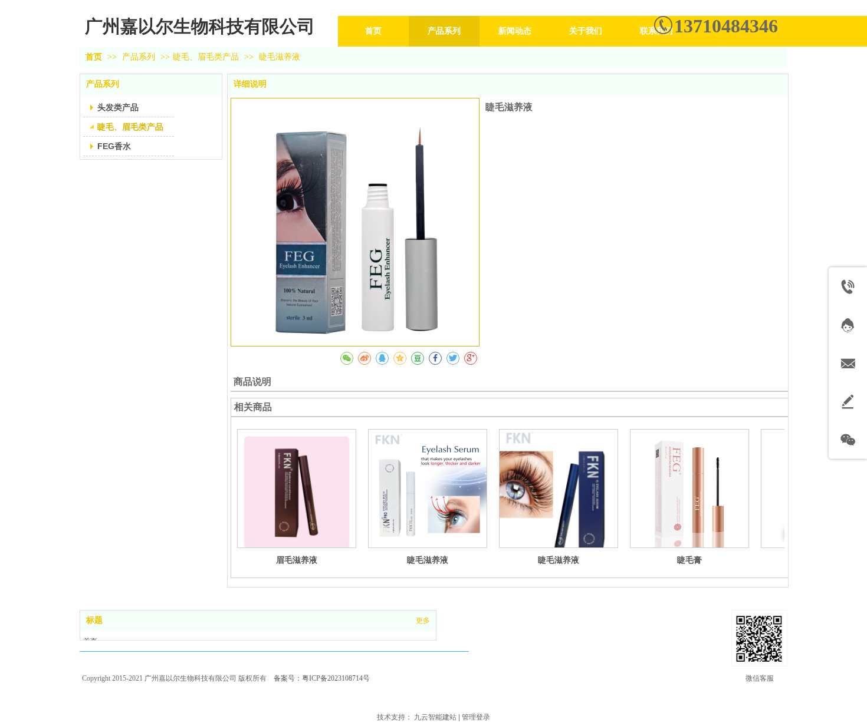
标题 (94, 620)
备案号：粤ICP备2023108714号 (322, 678)
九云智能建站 (435, 717)
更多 (423, 620)
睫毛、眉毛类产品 (206, 56)
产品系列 (139, 56)
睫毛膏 (689, 560)
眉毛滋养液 (296, 560)
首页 (94, 56)
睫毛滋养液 (427, 560)
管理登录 (476, 717)
